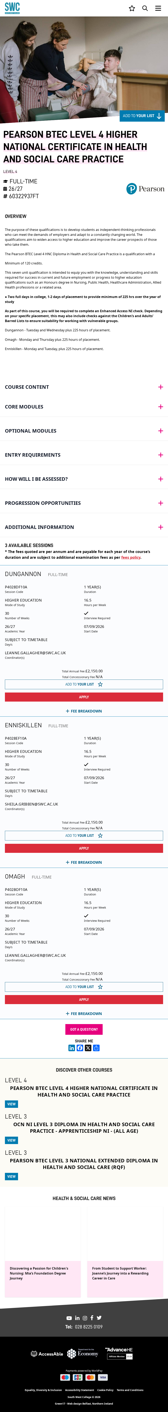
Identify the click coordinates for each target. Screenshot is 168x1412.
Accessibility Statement (79, 1390)
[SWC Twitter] (99, 1317)
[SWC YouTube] (69, 1317)
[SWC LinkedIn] (77, 1317)
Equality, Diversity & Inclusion (43, 1390)
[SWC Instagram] (85, 1317)
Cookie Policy (105, 1390)
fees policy (130, 557)
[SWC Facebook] (91, 1317)
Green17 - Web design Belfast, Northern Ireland (84, 1403)
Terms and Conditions (130, 1390)
